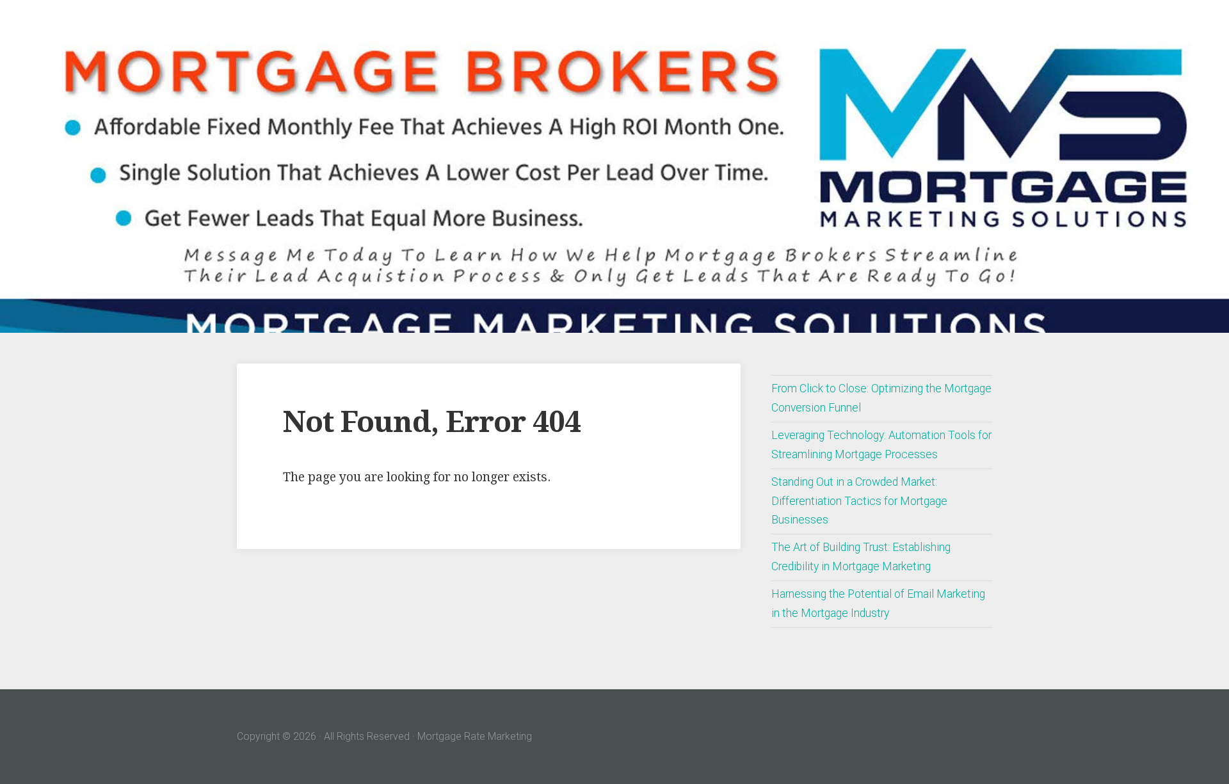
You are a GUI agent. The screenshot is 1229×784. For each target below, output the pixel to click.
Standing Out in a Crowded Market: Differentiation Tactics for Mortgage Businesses (859, 501)
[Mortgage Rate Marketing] (614, 166)
